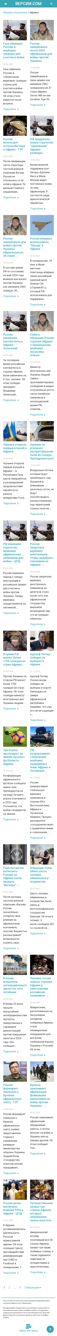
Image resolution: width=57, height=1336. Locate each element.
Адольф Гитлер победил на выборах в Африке (40, 659)
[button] (6, 4)
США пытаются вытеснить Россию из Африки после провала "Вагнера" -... (13, 876)
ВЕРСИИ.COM (28, 3)
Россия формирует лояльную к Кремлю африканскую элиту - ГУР (12, 1093)
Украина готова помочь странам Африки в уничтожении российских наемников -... (41, 987)
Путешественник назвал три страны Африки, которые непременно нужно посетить (41, 1211)
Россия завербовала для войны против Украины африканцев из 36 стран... (14, 247)
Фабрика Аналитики (15, 12)
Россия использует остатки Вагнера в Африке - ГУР (14, 144)
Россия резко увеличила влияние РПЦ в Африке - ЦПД (13, 1208)
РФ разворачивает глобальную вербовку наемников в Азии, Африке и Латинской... (40, 760)
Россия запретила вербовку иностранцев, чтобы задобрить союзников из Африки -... (41, 554)
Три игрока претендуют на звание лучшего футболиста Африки (14, 756)
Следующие (32, 1287)
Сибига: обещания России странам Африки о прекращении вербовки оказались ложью (42, 345)
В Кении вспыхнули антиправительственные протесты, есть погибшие (19, 985)
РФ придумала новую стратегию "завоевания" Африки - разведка (41, 145)
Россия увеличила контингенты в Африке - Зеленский (13, 341)
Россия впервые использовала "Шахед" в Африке (41, 244)
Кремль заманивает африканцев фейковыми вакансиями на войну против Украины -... (40, 1095)
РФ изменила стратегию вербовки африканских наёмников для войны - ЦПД (13, 552)
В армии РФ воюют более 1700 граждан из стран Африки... (14, 659)
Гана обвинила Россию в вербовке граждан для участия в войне (14, 50)
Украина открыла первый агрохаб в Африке (15, 448)
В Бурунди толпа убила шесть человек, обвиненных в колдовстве (41, 874)
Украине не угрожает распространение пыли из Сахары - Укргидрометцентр (43, 451)
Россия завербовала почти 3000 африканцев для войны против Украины (41, 52)
